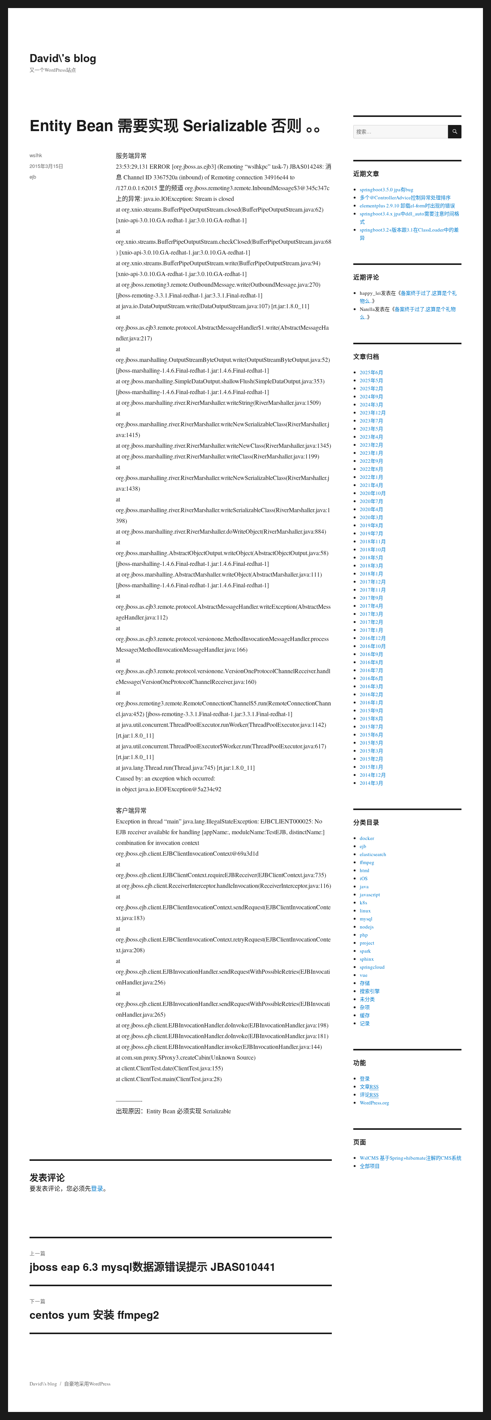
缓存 (365, 1015)
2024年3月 (371, 404)
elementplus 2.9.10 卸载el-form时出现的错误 (407, 205)
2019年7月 (371, 533)
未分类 (367, 999)
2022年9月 (371, 460)
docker (367, 838)
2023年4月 (371, 436)
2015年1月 (371, 766)
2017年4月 (371, 605)
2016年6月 (371, 678)
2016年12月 (373, 637)
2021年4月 (371, 485)
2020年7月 (371, 501)
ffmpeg (367, 862)
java (364, 886)
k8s (363, 902)
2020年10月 (373, 493)
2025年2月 (371, 388)
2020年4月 (371, 509)
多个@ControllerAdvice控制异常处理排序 (405, 197)
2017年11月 (373, 589)
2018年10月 (373, 549)
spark (365, 950)
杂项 (365, 1007)
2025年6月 (371, 372)
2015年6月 (371, 734)
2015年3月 (371, 750)
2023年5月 (371, 428)
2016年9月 (371, 654)
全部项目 (370, 1165)
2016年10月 (373, 646)
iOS (363, 878)
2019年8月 (371, 525)
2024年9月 (371, 396)
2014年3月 (371, 782)
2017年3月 (371, 613)
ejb (33, 176)
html (364, 870)
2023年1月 (371, 452)
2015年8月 (371, 718)
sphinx (367, 958)
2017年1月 (371, 629)
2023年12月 (373, 412)
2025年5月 (371, 380)
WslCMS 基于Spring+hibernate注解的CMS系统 (410, 1157)
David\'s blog (63, 58)
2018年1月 (371, 573)
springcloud (372, 966)
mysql (366, 918)
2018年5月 (371, 557)
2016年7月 (371, 670)
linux (365, 910)
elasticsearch (373, 854)
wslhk (36, 155)
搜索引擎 (370, 991)
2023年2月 (371, 444)
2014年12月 (373, 774)
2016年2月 (371, 694)
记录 (365, 1023)
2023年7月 (371, 420)
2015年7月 (371, 726)
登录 (97, 1188)
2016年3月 (371, 686)
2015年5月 (371, 742)
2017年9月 (371, 597)
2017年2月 (371, 621)
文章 (369, 1086)
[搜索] (454, 131)
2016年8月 (371, 662)
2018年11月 (373, 541)
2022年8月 (371, 468)
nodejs (367, 926)
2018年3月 (371, 565)
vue (363, 974)
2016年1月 (371, 702)
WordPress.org (374, 1102)
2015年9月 (371, 710)
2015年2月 (371, 758)
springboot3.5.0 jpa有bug (387, 189)
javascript (370, 894)
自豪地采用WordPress (87, 1383)
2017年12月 (373, 581)
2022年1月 (371, 476)
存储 (365, 983)
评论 (369, 1094)
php (364, 934)
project (367, 942)
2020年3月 (371, 517)
